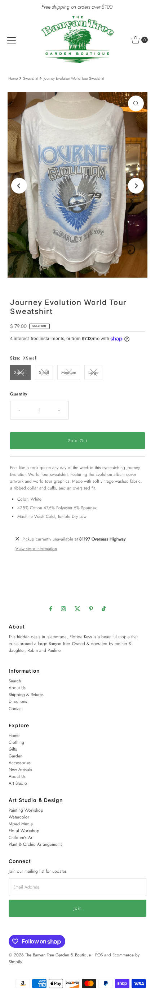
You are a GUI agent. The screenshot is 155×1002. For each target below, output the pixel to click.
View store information (36, 549)
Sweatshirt (30, 78)
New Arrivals (20, 769)
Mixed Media (21, 824)
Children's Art (21, 837)
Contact (16, 708)
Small (44, 372)
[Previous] (19, 186)
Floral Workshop (24, 830)
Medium (68, 372)
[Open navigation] (11, 39)
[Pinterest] (91, 608)
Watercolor (19, 817)
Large (93, 372)
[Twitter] (77, 608)
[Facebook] (50, 608)
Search (15, 681)
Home (13, 78)
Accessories (20, 763)
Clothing (16, 742)
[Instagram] (63, 608)
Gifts (13, 749)
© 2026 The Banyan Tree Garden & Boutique (50, 955)
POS (99, 955)
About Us (17, 688)
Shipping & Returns (26, 694)
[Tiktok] (104, 608)
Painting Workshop (26, 810)
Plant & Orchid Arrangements (35, 844)
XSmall (20, 372)
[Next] (136, 186)
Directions (18, 701)
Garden (15, 756)
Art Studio (18, 783)
